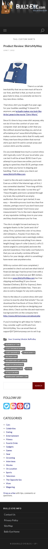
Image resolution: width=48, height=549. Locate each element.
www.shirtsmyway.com (17, 377)
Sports (9, 472)
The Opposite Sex (14, 480)
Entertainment (12, 436)
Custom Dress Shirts (15, 349)
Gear (10, 339)
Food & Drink (12, 443)
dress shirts (29, 353)
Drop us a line (9, 493)
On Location (11, 468)
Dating (9, 432)
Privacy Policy (11, 520)
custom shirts (12, 353)
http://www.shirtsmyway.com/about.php (21, 316)
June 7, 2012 (9, 50)
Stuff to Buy (32, 339)
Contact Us (9, 514)
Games (9, 450)
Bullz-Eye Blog (24, 544)
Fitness (9, 439)
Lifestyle (24, 339)
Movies (9, 465)
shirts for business (14, 365)
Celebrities (11, 428)
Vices (8, 483)
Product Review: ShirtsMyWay (22, 46)
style (28, 369)
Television (10, 476)
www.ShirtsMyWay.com (14, 174)
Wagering (10, 487)
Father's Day (11, 357)
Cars (8, 425)
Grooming (16, 339)
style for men (12, 373)
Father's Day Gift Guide (16, 361)
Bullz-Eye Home (11, 531)
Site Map (8, 525)
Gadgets (10, 446)
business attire (13, 345)
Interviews (10, 461)
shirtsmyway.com (14, 369)
